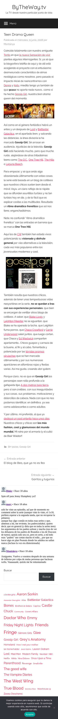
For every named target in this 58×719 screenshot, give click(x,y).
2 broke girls (9, 594)
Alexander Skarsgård (12, 600)
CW (19, 234)
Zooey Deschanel (13, 693)
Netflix (7, 658)
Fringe (10, 632)
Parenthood (12, 663)
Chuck (8, 611)
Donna (7, 85)
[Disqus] (29, 524)
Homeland (9, 644)
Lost (32, 129)
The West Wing (18, 680)
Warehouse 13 (44, 689)
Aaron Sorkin (27, 594)
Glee (37, 633)
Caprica (36, 606)
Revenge (27, 663)
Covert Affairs (31, 611)
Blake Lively (36, 316)
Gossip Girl (21, 94)
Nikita (14, 658)
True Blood (14, 688)
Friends (42, 624)
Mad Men (16, 653)
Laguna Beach (14, 164)
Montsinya (9, 44)
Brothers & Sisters (23, 606)
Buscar (8, 570)
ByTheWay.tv (29, 6)
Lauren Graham (40, 648)
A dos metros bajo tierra (34, 385)
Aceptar (30, 714)
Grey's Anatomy (33, 639)
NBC (51, 654)
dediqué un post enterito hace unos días (26, 418)
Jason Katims (26, 649)
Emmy (32, 618)
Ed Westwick (26, 338)
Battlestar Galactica (40, 600)
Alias (23, 600)
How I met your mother (27, 645)
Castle (47, 605)
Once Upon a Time (41, 658)
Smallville (38, 663)
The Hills (49, 159)
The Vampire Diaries (18, 674)
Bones (9, 605)
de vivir (34, 55)
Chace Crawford (33, 329)
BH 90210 (13, 446)
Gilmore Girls (25, 632)
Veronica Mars (30, 689)
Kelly (16, 85)
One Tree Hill (36, 159)
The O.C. (22, 159)
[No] (54, 707)
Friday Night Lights (19, 625)
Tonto (7, 55)
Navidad (43, 654)
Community (19, 612)
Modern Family (30, 653)
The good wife (15, 669)
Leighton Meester (14, 321)
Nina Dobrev (24, 658)
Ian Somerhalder (11, 649)
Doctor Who (15, 617)
